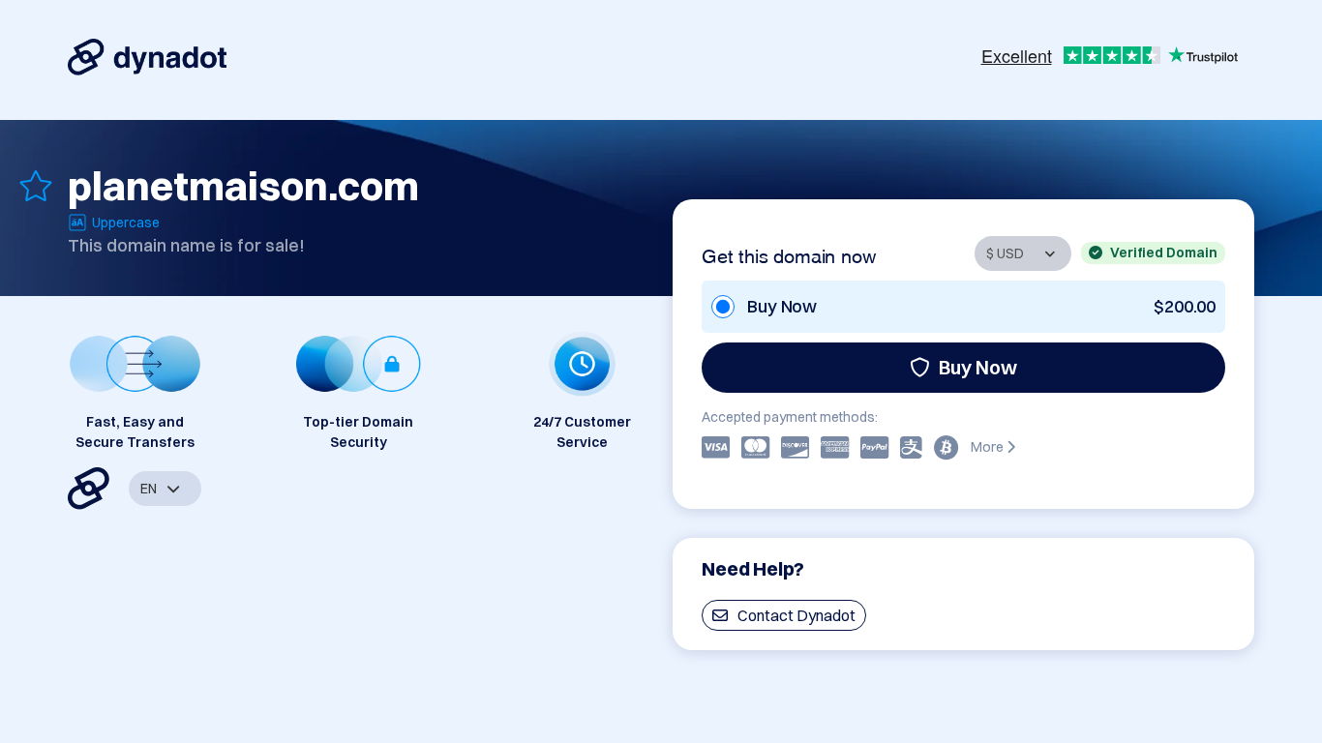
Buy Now (978, 367)
